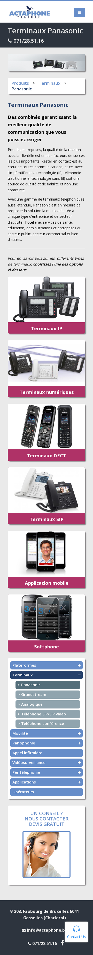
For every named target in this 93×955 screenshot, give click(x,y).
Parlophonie (23, 742)
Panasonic (22, 89)
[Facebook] (63, 943)
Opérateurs (23, 791)
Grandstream (33, 694)
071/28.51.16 (28, 40)
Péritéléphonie (26, 772)
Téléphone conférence (42, 723)
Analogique (32, 704)
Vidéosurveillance (28, 762)
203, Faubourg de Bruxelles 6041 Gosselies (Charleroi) (46, 915)
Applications (24, 781)
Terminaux (49, 83)
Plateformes (24, 665)
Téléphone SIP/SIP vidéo (43, 713)
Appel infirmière (27, 752)
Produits (20, 83)
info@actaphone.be (47, 930)
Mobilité (20, 733)
